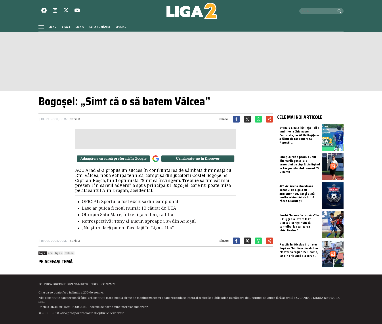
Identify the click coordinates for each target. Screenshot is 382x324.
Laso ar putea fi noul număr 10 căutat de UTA (129, 208)
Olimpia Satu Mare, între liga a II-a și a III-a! (128, 214)
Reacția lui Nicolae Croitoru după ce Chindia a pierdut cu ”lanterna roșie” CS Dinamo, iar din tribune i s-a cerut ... (298, 250)
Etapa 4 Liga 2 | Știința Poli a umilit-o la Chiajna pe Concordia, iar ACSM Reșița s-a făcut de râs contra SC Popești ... (299, 135)
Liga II (59, 253)
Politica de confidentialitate (63, 284)
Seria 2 (75, 119)
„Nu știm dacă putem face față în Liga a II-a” (128, 228)
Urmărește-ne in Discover (198, 159)
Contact (108, 284)
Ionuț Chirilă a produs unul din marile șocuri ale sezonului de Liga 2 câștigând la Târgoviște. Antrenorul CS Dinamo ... (299, 164)
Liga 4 (79, 27)
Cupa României (99, 27)
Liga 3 (66, 27)
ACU (50, 253)
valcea (69, 253)
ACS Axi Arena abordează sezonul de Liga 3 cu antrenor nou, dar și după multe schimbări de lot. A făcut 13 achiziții (297, 193)
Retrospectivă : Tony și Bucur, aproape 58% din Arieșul (139, 221)
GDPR (94, 284)
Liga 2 (52, 27)
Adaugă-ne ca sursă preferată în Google (113, 159)
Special (120, 27)
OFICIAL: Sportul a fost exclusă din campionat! (131, 201)
